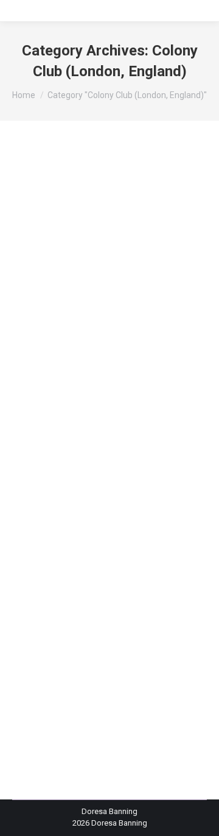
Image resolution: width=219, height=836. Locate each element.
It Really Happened (82, 506)
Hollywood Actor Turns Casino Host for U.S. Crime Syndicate (102, 378)
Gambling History (112, 483)
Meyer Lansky (115, 517)
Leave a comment (58, 561)
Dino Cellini (159, 472)
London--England (57, 517)
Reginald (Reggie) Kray (139, 528)
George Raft (76, 494)
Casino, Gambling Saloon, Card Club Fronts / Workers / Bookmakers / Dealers (96, 439)
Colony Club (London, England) (81, 472)
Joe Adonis (139, 506)
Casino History (110, 428)
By (60, 549)
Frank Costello (52, 483)
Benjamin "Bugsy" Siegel (70, 417)
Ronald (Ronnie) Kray (64, 539)
